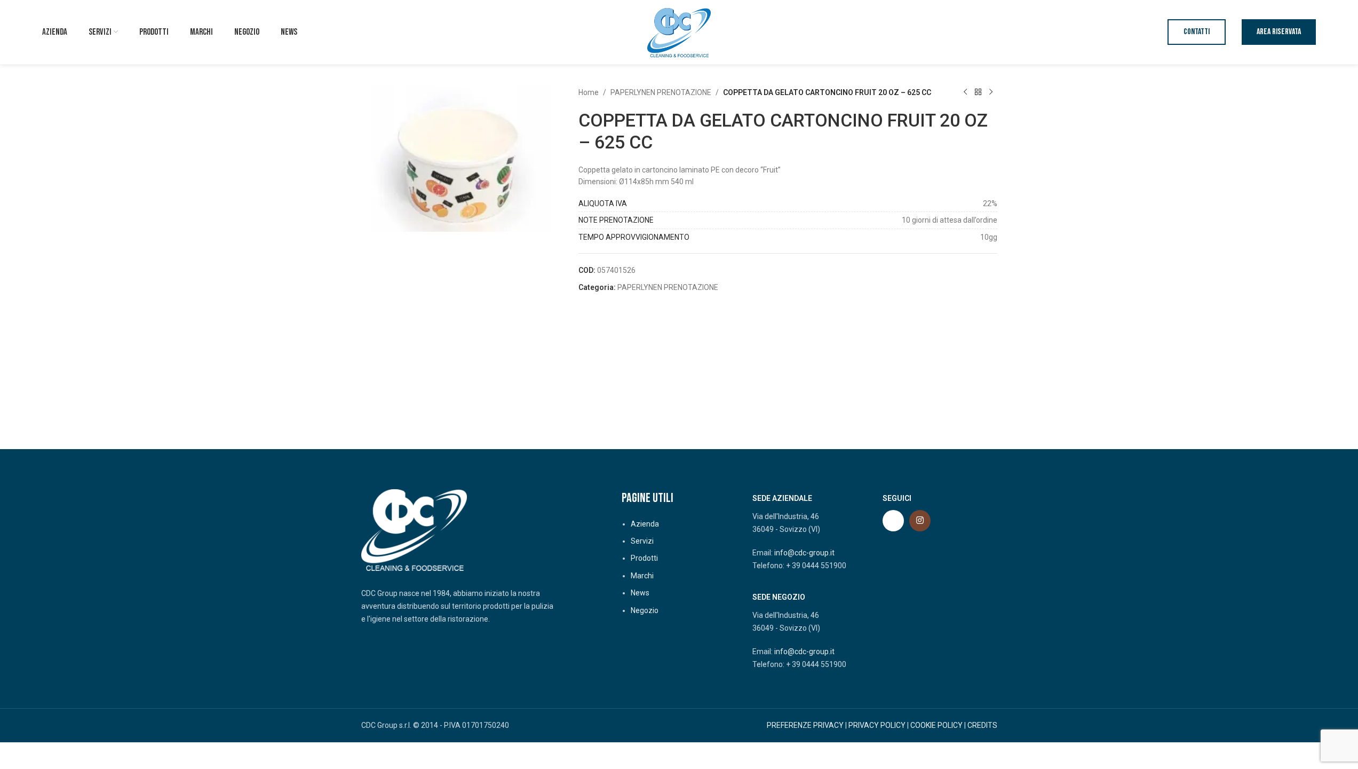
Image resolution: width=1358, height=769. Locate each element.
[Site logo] (679, 31)
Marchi (642, 575)
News (640, 592)
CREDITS (982, 725)
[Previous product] (965, 92)
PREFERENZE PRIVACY (805, 725)
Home (588, 92)
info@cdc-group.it (804, 552)
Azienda (645, 524)
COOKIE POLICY (936, 725)
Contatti (1197, 32)
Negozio (644, 610)
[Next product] (990, 92)
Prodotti (644, 558)
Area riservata (1279, 32)
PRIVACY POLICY (877, 725)
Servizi (642, 541)
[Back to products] (978, 92)
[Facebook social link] (893, 520)
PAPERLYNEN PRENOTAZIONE (660, 92)
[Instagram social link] (920, 520)
